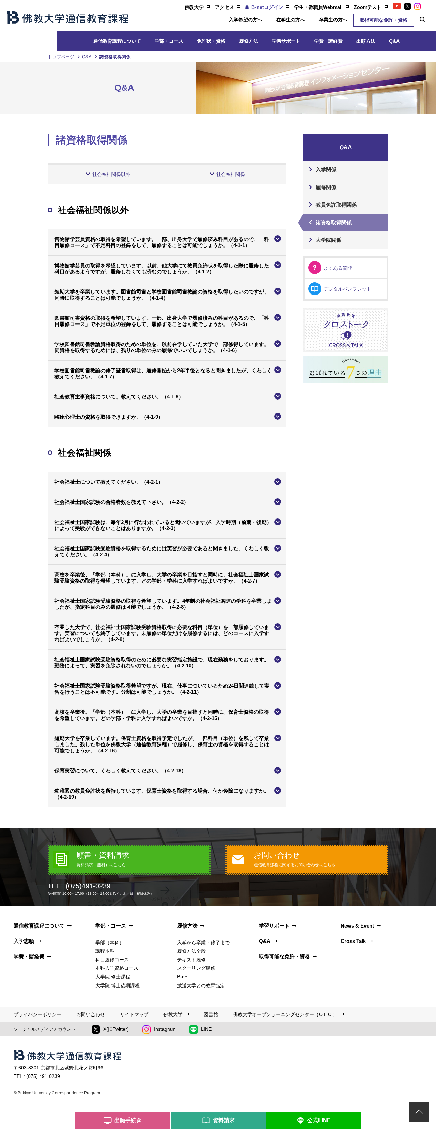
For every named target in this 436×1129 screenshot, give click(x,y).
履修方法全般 (191, 951)
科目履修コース (112, 959)
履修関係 (326, 187)
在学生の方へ (290, 19)
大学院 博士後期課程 (117, 985)
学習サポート (286, 41)
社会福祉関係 (230, 174)
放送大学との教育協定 (201, 985)
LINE (206, 1029)
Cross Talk (353, 941)
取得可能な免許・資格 (383, 20)
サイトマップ (134, 1014)
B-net (183, 976)
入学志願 (24, 941)
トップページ (61, 56)
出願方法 (365, 41)
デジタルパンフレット (347, 289)
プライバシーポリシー (37, 1014)
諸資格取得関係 (334, 222)
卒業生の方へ (333, 19)
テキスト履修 (191, 959)
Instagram (165, 1029)
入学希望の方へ (245, 19)
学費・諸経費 (328, 41)
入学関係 (326, 169)
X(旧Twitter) (116, 1029)
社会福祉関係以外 (111, 174)
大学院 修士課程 (112, 976)
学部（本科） (109, 942)
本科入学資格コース (116, 968)
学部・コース (169, 41)
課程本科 (104, 951)
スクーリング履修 (196, 968)
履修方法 (248, 41)
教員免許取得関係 (336, 205)
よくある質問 (338, 268)
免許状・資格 (211, 41)
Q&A (394, 41)
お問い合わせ (90, 1014)
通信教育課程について (117, 41)
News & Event (357, 926)
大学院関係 (328, 240)
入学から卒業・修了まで (203, 942)
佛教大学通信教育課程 (67, 17)
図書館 (211, 1014)
